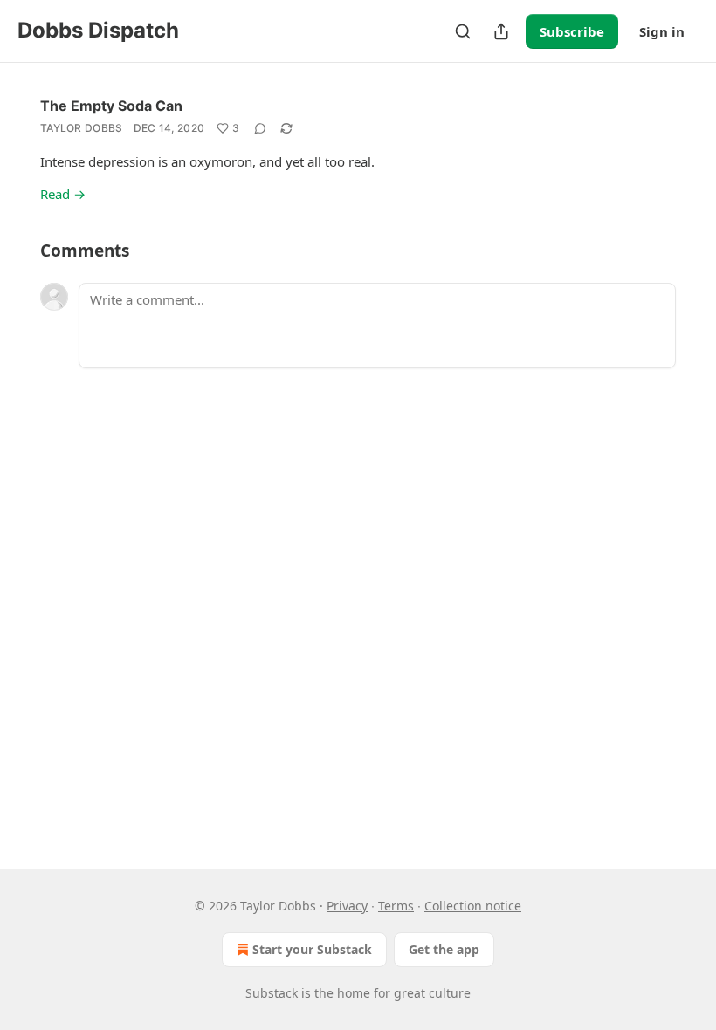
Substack (271, 993)
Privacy (347, 905)
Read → (63, 194)
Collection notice (472, 905)
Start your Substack (312, 949)
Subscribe (572, 31)
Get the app (444, 949)
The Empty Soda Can (111, 105)
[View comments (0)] (260, 128)
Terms (396, 905)
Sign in (662, 31)
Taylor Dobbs (81, 127)
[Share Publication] (501, 31)
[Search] (462, 31)
